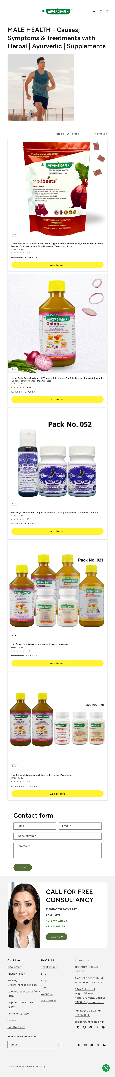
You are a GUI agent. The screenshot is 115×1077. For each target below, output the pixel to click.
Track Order (49, 967)
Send (22, 867)
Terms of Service (18, 1013)
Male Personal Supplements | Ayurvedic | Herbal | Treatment (41, 775)
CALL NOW (56, 936)
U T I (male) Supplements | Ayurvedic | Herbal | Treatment (40, 644)
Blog (44, 980)
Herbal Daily (21, 1066)
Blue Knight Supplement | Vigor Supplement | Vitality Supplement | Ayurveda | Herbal (54, 512)
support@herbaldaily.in (89, 1022)
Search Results (48, 1000)
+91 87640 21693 (85, 1011)
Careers (12, 1020)
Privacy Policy (16, 974)
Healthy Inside (16, 1027)
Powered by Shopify (36, 1066)
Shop (44, 987)
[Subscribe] (58, 1044)
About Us (47, 994)
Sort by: (60, 133)
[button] (6, 11)
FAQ (43, 974)
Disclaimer (14, 967)
